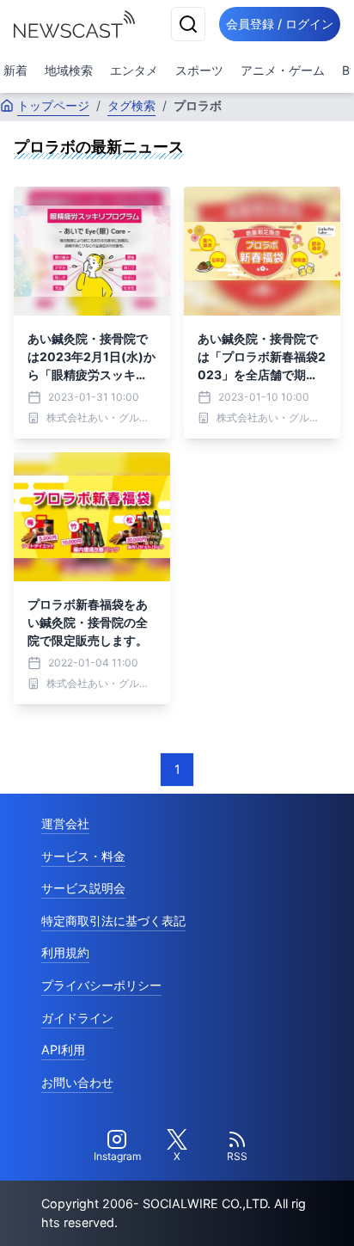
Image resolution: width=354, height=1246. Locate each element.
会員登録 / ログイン (279, 23)
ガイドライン (77, 1017)
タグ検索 (131, 105)
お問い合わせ (77, 1082)
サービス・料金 (83, 856)
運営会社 (65, 823)
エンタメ (134, 70)
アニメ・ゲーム (283, 70)
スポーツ (199, 70)
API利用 (63, 1049)
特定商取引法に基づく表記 (113, 920)
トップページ (53, 105)
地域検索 (69, 70)
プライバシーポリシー (101, 985)
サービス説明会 (83, 888)
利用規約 (65, 952)
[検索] (188, 24)
